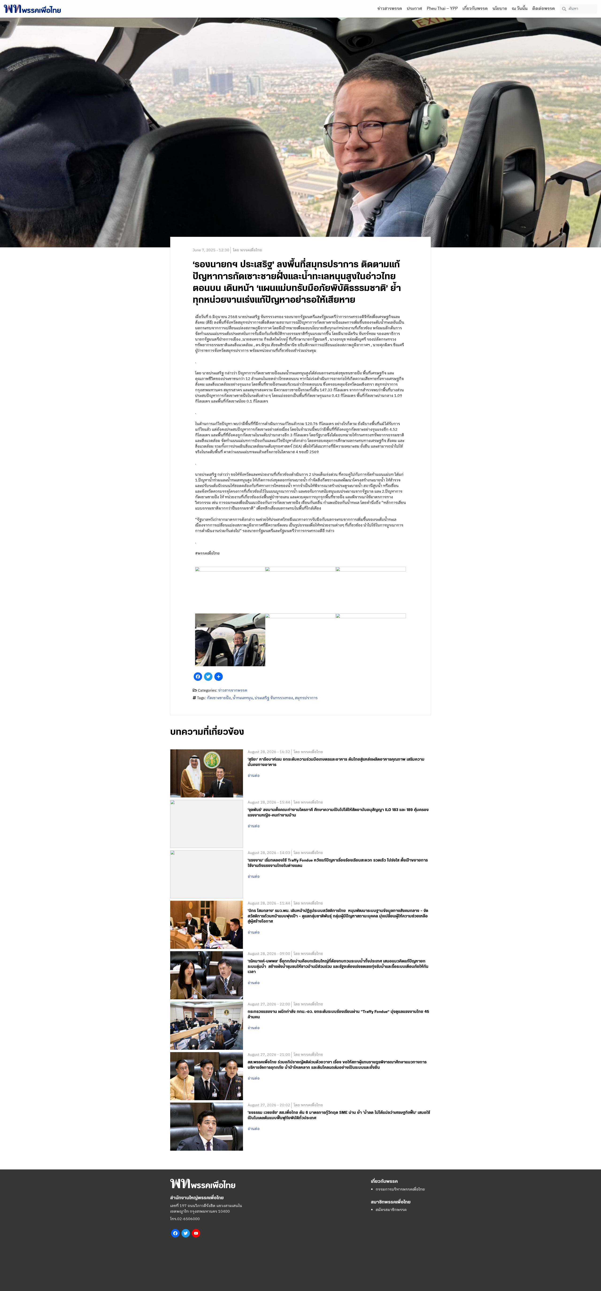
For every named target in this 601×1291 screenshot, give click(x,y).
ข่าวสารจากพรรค (232, 690)
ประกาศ (414, 8)
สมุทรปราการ (306, 698)
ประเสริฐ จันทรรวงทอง (274, 698)
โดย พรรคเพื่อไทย (247, 250)
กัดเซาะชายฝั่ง (219, 698)
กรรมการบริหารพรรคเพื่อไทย (400, 1189)
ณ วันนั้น (520, 8)
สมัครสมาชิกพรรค (391, 1210)
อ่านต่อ (254, 776)
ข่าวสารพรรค (390, 8)
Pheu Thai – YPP (442, 8)
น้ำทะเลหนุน (243, 698)
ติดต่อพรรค (543, 8)
